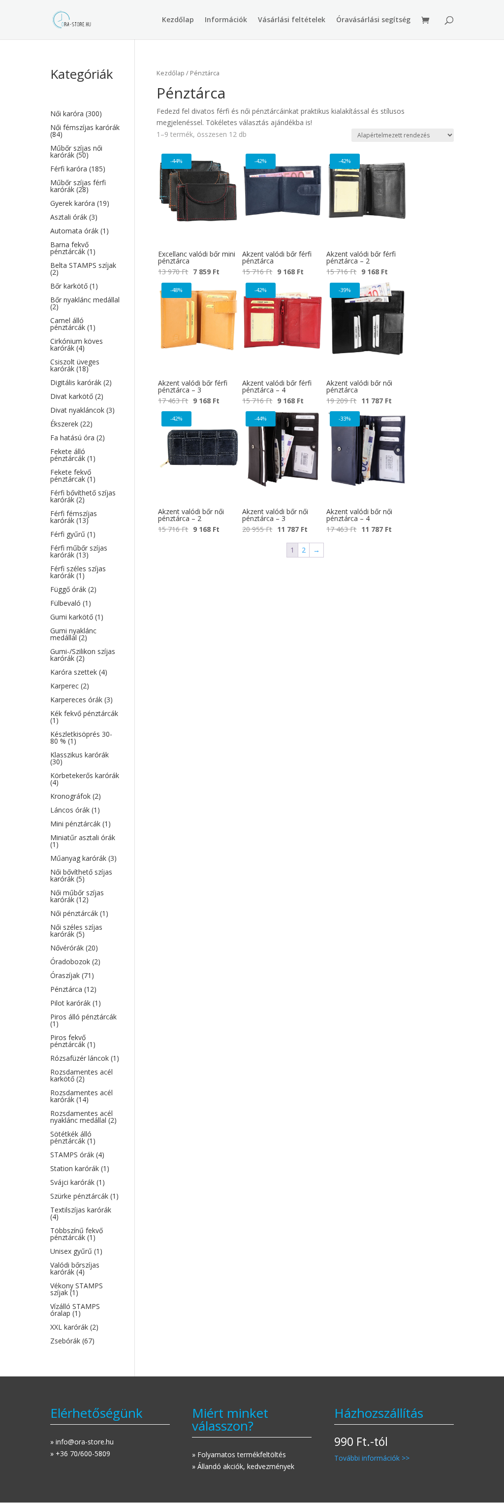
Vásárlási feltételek (291, 20)
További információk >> (372, 1458)
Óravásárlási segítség (373, 20)
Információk (226, 20)
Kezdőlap (178, 20)
